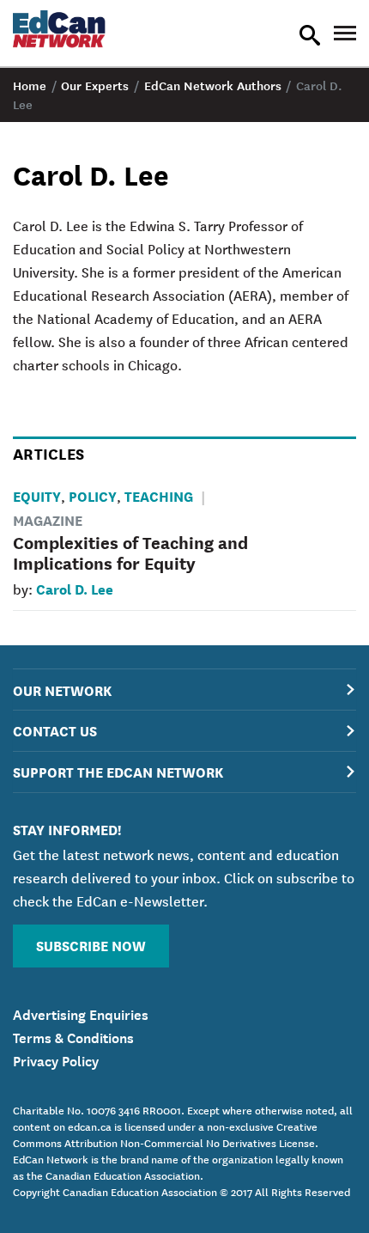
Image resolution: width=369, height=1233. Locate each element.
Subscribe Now (91, 944)
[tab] (184, 689)
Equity (37, 495)
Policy (93, 495)
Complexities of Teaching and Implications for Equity (130, 552)
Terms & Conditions (73, 1036)
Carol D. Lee (74, 588)
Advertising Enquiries (80, 1013)
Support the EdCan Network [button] (118, 771)
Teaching (158, 495)
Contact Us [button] (55, 730)
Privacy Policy (56, 1059)
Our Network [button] (62, 689)
